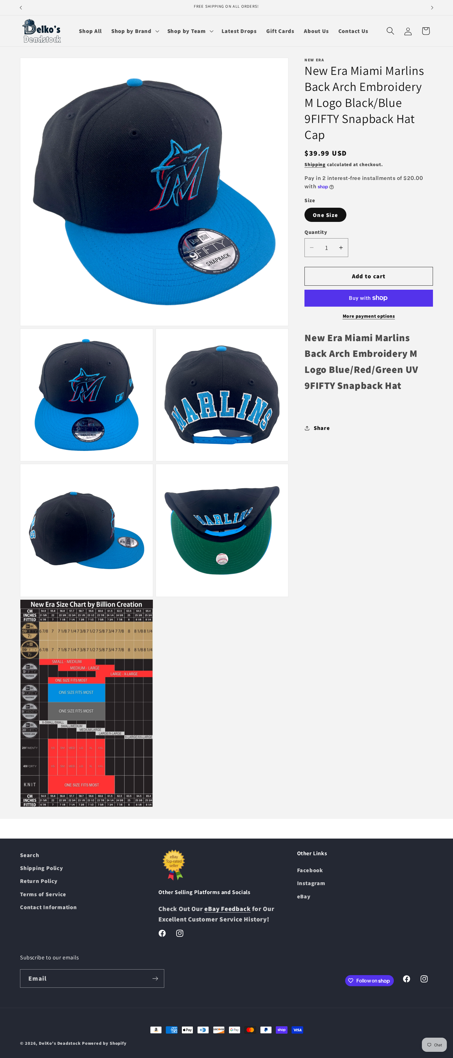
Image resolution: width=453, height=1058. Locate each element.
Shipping (315, 164)
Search (29, 855)
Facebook (310, 870)
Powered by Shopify (104, 1043)
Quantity (315, 232)
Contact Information (48, 907)
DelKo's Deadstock (59, 1043)
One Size (325, 215)
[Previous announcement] (21, 7)
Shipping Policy (41, 868)
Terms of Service (43, 894)
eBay (304, 896)
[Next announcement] (432, 7)
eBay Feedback (227, 909)
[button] (134, 30)
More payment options (369, 316)
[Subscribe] (155, 978)
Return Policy (39, 880)
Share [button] (322, 427)
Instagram (311, 883)
